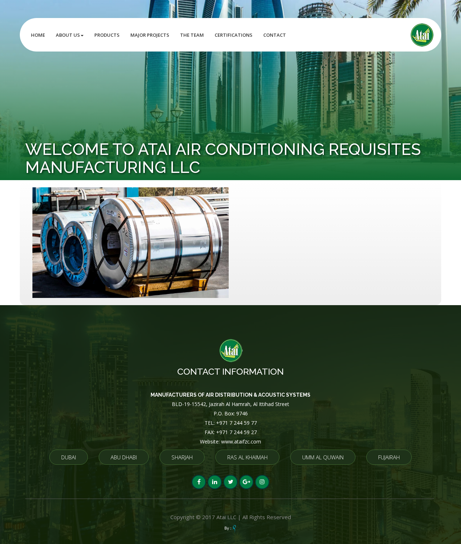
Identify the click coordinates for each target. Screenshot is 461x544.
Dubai (68, 457)
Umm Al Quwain (323, 457)
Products (107, 35)
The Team (192, 35)
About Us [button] (68, 35)
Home (38, 35)
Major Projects (149, 35)
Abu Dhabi (124, 457)
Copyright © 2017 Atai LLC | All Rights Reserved (230, 517)
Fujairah (389, 457)
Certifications (233, 35)
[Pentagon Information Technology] (230, 529)
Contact (274, 35)
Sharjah (182, 457)
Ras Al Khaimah (247, 457)
